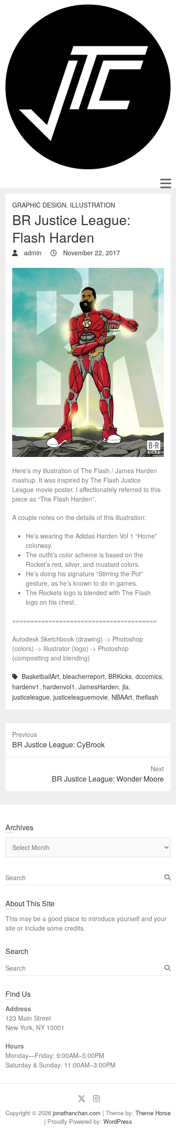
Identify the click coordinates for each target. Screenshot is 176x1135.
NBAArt (121, 696)
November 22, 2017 (90, 252)
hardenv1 (25, 686)
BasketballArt (40, 676)
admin (32, 252)
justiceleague (31, 696)
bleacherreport (84, 676)
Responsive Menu (165, 183)
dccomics (148, 676)
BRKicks (120, 676)
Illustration (92, 204)
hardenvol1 (59, 686)
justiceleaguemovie (80, 696)
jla (125, 686)
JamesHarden (99, 686)
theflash (147, 696)
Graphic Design (39, 204)
